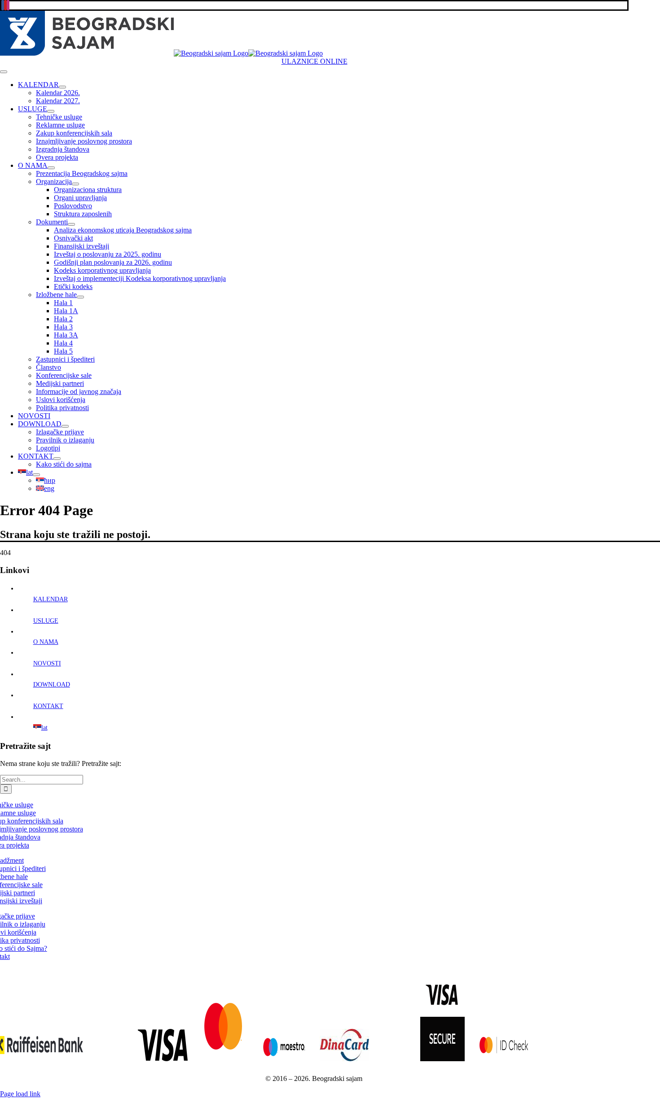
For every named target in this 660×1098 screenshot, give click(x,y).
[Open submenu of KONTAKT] (57, 458)
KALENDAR (50, 599)
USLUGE (45, 620)
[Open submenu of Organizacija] (75, 184)
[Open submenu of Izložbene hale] (80, 297)
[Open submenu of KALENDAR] (62, 87)
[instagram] (8, 5)
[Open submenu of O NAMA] (51, 167)
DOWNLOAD (51, 684)
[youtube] (5, 5)
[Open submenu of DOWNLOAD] (65, 426)
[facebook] (2, 5)
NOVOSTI (47, 663)
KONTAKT (48, 706)
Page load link (20, 1094)
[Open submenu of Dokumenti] (71, 224)
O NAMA (45, 642)
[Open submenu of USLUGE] (50, 111)
